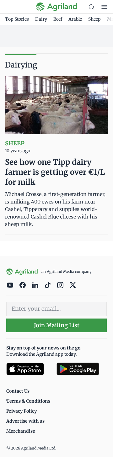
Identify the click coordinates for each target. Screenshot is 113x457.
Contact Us (18, 391)
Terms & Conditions (28, 401)
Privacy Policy (21, 411)
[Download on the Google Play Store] (81, 369)
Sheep (94, 19)
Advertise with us (25, 421)
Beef (57, 19)
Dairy (41, 19)
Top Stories (17, 19)
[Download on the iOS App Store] (28, 369)
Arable (75, 19)
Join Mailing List (56, 325)
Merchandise (20, 431)
